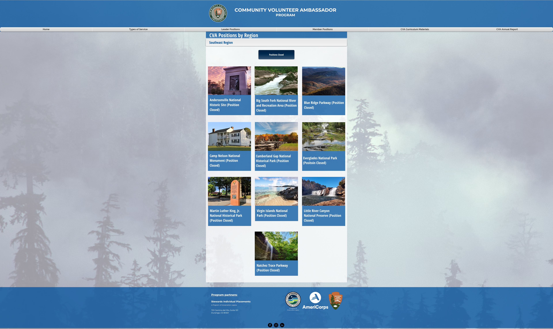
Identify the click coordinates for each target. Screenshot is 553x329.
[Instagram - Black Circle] (276, 325)
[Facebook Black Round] (270, 325)
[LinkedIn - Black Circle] (282, 325)
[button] (323, 29)
